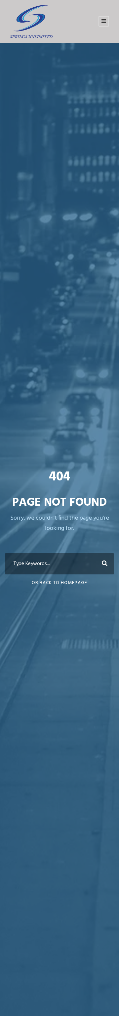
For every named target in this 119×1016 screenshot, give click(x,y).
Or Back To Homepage (59, 583)
